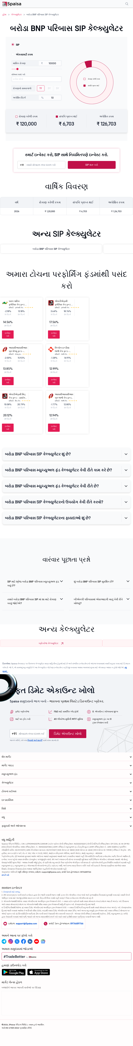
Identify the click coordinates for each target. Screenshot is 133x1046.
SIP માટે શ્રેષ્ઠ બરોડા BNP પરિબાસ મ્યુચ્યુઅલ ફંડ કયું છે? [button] (33, 583)
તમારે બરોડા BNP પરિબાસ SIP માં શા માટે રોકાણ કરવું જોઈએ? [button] (31, 601)
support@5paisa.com (26, 923)
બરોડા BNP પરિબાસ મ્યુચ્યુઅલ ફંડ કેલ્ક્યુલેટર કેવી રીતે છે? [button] (52, 485)
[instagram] (10, 941)
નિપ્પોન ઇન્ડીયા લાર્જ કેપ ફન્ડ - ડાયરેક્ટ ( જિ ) (62, 351)
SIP (17, 44)
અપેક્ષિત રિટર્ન (19, 97)
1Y (40, 88)
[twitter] (17, 941)
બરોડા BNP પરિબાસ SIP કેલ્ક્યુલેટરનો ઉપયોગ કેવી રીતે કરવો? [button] (54, 501)
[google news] (43, 941)
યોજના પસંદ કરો (18, 74)
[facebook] (23, 941)
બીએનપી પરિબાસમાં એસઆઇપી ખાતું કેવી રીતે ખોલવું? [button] (98, 601)
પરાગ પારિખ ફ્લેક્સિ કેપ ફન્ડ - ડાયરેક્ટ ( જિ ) (17, 304)
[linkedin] (30, 941)
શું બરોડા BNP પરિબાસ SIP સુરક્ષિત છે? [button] (94, 581)
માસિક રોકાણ (19, 63)
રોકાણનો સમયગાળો (22, 88)
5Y (57, 88)
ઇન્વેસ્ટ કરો (8, 334)
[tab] (66, 454)
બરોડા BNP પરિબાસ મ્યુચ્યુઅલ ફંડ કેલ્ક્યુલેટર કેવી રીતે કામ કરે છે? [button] (58, 469)
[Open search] (126, 4)
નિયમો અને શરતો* (35, 740)
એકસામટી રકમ (24, 54)
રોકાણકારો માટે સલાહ (11, 892)
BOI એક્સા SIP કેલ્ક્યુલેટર (51, 248)
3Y (49, 88)
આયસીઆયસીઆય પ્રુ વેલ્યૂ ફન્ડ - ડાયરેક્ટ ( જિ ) (18, 351)
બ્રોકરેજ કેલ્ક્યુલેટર (48, 643)
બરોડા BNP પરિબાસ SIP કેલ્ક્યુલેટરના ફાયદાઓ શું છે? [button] (48, 517)
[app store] (38, 973)
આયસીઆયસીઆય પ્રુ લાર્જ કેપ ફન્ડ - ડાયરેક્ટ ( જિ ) (64, 398)
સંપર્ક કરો (5, 875)
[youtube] (36, 941)
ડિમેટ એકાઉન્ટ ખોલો (68, 734)
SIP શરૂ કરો (91, 164)
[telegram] (4, 941)
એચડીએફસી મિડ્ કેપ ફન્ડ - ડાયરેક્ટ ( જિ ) (17, 398)
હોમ (4, 14)
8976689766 (76, 923)
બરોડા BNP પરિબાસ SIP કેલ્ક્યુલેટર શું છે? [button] (38, 454)
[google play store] (14, 973)
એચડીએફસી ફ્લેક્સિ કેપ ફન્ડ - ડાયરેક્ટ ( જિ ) (63, 304)
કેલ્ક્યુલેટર (16, 14)
